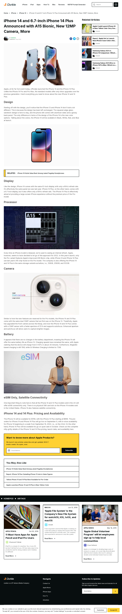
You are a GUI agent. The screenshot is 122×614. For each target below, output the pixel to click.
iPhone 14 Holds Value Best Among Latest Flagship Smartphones (41, 173)
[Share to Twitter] (74, 38)
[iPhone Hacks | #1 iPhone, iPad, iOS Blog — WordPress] (10, 4)
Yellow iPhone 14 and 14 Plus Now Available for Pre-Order (27, 480)
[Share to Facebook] (71, 38)
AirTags (6, 498)
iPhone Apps (47, 591)
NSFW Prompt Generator (77, 5)
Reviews (61, 5)
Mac (53, 5)
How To (45, 596)
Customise (100, 610)
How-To (46, 5)
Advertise (46, 600)
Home (6, 13)
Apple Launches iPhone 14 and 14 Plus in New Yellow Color (27, 485)
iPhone (24, 5)
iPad (32, 5)
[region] (61, 609)
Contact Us (46, 583)
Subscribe (69, 450)
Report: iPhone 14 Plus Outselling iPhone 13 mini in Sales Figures (29, 474)
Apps (38, 5)
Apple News (47, 587)
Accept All (113, 610)
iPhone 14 (22, 13)
